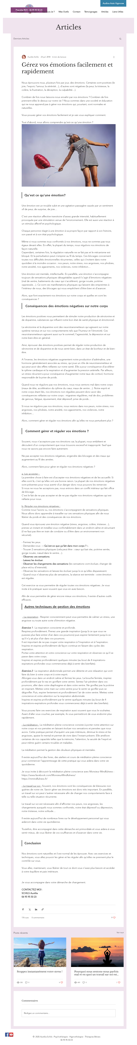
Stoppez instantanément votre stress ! (39, 971)
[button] (120, 39)
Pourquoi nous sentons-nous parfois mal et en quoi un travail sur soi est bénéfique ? (96, 973)
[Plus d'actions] (114, 56)
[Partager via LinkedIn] (36, 909)
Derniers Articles (21, 38)
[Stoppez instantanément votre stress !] (40, 952)
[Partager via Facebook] (23, 909)
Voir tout (120, 932)
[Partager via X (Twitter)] (29, 909)
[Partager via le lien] (42, 909)
